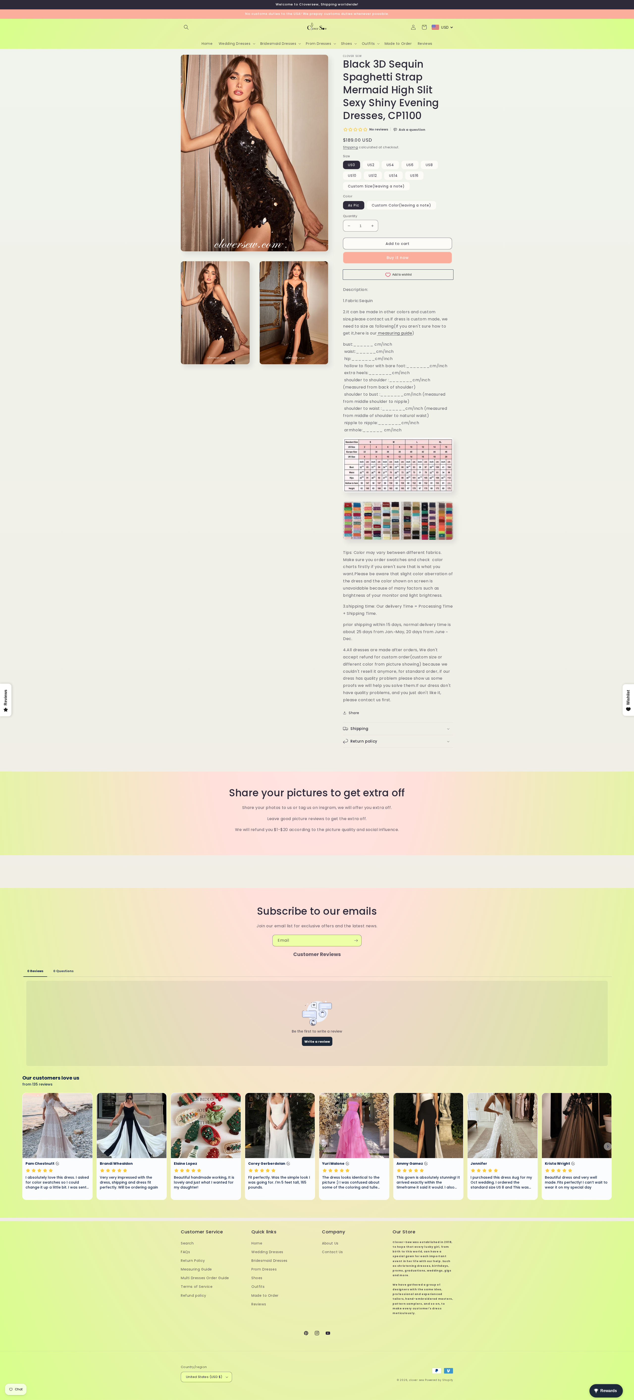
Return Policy (193, 1260)
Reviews (258, 1304)
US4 (390, 164)
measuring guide (395, 333)
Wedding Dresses (267, 1251)
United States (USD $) (204, 1376)
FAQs (185, 1251)
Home (256, 1243)
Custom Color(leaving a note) (401, 205)
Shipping (350, 147)
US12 (373, 175)
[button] (186, 27)
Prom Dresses (264, 1269)
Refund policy (193, 1295)
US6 (410, 164)
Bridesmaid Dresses (269, 1260)
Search (187, 1243)
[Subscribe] (355, 940)
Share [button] (354, 712)
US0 (351, 164)
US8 (429, 164)
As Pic (353, 205)
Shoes (257, 1277)
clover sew (416, 1380)
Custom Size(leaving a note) (376, 186)
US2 (371, 164)
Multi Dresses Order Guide (205, 1277)
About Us (330, 1243)
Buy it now (398, 257)
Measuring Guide (196, 1269)
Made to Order (265, 1295)
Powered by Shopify (439, 1380)
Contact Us (332, 1251)
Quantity (350, 216)
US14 (393, 175)
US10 (352, 175)
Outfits (257, 1286)
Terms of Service (197, 1286)
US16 (414, 175)
